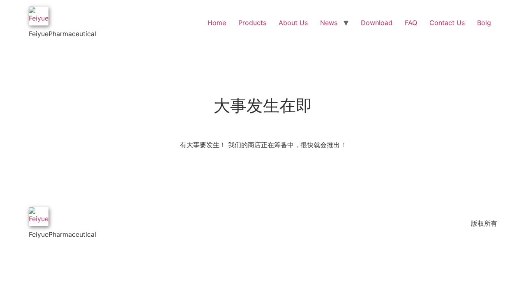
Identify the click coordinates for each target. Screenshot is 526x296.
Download (376, 22)
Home (217, 22)
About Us (293, 22)
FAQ (411, 22)
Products (252, 22)
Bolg (484, 22)
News (328, 22)
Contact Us (447, 22)
